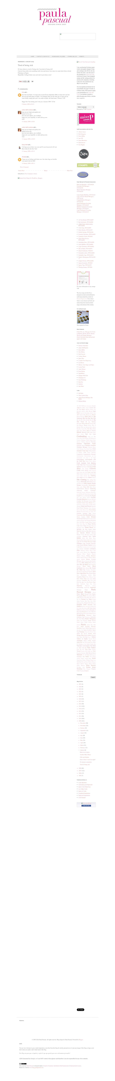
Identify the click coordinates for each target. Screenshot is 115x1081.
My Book (80, 393)
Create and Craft (90, 74)
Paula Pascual (30, 1066)
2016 (80, 704)
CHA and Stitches (84, 757)
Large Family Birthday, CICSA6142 (86, 195)
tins (77, 647)
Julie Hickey (81, 352)
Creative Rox (86, 474)
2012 (80, 713)
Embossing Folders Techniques (86, 490)
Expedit (90, 501)
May (81, 740)
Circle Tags (85, 450)
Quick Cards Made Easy (84, 787)
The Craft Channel (87, 642)
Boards (89, 425)
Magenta (88, 554)
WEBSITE (81, 56)
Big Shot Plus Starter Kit (82, 420)
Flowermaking (92, 510)
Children (83, 442)
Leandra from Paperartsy (84, 360)
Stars (95, 631)
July (81, 735)
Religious (84, 611)
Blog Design (90, 423)
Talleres (94, 637)
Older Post (69, 170)
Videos (87, 656)
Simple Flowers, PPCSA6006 (86, 261)
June (81, 738)
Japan (88, 534)
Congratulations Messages (89, 454)
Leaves (88, 547)
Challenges (83, 440)
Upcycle (94, 654)
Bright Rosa (79, 430)
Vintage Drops (88, 658)
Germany (82, 520)
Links (94, 550)
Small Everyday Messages (88, 626)
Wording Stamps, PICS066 (85, 267)
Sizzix (83, 624)
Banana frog (88, 414)
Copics (87, 461)
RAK (78, 610)
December (83, 723)
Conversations (80, 459)
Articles (91, 413)
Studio (85, 635)
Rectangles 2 (93, 610)
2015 (80, 706)
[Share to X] (27, 81)
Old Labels (89, 578)
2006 (80, 773)
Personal (87, 594)
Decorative (85, 477)
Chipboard (88, 442)
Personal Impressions (82, 299)
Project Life (87, 603)
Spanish (94, 628)
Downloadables (92, 485)
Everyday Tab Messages (82, 501)
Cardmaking (82, 436)
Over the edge (80, 582)
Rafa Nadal (93, 608)
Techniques (79, 640)
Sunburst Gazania (92, 635)
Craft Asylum (81, 463)
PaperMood (81, 373)
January (82, 750)
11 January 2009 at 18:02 (28, 139)
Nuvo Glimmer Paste (91, 577)
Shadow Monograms (90, 619)
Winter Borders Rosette (82, 663)
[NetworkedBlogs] (86, 803)
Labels (94, 540)
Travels (78, 651)
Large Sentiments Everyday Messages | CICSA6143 (84, 211)
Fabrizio (80, 384)
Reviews (94, 611)
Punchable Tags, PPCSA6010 (85, 255)
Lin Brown (81, 362)
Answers (83, 411)
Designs (94, 477)
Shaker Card (79, 620)
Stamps (86, 631)
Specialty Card (80, 630)
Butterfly (79, 432)
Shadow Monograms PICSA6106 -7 (86, 257)
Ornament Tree (86, 580)
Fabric (94, 501)
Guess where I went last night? (88, 759)
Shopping (85, 620)
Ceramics (79, 440)
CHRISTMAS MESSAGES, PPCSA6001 (85, 225)
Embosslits (88, 492)
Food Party (85, 511)
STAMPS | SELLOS (72, 56)
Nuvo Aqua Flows (81, 573)
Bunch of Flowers (91, 430)
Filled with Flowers (86, 506)
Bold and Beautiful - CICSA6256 (85, 184)
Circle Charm (89, 449)
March (82, 745)
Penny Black (80, 594)
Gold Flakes (82, 522)
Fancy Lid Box (89, 504)
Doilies (91, 481)
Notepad (87, 571)
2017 (80, 701)
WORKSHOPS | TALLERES (58, 56)
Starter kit (79, 633)
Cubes (81, 475)
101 (77, 406)
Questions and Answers (86, 606)
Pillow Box (89, 597)
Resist (88, 611)
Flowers (78, 511)
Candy (94, 432)
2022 (80, 691)
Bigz (89, 421)
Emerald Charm (84, 494)
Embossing (93, 488)
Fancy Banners (89, 503)
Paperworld (86, 587)
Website (84, 660)
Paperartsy (79, 585)
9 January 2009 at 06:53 (28, 104)
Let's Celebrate (80, 548)
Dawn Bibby (81, 136)
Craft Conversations (88, 465)
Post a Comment (24, 167)
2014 (80, 406)
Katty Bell (24, 145)
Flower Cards (79, 509)
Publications (93, 603)
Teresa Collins (87, 640)
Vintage (94, 656)
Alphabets (87, 409)
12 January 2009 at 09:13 (28, 163)
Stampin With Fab (83, 375)
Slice (92, 624)
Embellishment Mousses (83, 488)
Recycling (79, 611)
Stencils (85, 633)
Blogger (81, 1039)
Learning (85, 547)
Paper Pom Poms (91, 584)
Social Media (85, 628)
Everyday (93, 497)
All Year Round (81, 409)
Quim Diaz (81, 358)
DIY (88, 481)
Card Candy (92, 434)
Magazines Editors (81, 554)
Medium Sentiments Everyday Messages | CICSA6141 (84, 207)
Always (91, 409)
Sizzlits (88, 624)
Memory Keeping (85, 561)
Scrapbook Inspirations (84, 793)
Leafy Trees (79, 547)
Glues (78, 522)
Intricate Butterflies (86, 531)
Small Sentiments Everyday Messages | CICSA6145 (84, 204)
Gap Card (82, 518)
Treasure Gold (84, 651)
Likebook (83, 550)
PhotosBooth (89, 596)
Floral (78, 508)
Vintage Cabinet (80, 658)
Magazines (93, 552)
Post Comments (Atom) (31, 174)
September (83, 730)
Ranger (84, 610)
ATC (78, 414)
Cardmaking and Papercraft (85, 784)
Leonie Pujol (81, 367)
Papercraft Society (90, 585)
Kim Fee (80, 382)
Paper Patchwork (81, 584)
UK (85, 654)
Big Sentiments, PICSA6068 (85, 222)
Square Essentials (88, 630)
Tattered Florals (92, 638)
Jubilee (83, 538)
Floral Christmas (84, 508)
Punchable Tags (92, 604)
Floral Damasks (92, 508)
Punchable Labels (82, 604)
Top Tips (82, 649)
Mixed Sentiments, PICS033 (85, 251)
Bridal (94, 428)
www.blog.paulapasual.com (36, 1067)
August (82, 733)
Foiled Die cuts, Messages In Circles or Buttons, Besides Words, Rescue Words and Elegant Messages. (86, 333)
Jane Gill (80, 138)
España (94, 496)
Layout (90, 545)
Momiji (24, 157)
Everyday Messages (92, 499)
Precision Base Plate (85, 601)
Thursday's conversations (83, 646)
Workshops (79, 669)
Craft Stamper (82, 797)
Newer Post (21, 170)
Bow (86, 428)
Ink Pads (85, 529)
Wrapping (82, 670)
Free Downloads (87, 515)
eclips (81, 487)
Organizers (79, 580)
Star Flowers (90, 631)
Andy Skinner (82, 369)
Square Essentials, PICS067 (85, 263)
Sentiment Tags (80, 617)
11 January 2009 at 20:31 (28, 151)
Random (81, 610)
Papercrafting (80, 587)
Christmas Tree (83, 449)
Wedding (88, 660)
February (82, 747)
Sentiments (87, 617)
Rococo (78, 613)
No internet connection (86, 762)
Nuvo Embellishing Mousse (84, 575)
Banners (94, 414)
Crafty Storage (84, 470)
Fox (95, 511)
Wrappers (88, 669)
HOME (32, 56)
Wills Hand (79, 662)
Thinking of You (82, 644)
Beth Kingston (82, 134)
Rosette (82, 613)
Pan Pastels (90, 582)
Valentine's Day (81, 656)
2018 (80, 699)
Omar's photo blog (83, 395)
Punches (79, 606)
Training (94, 649)
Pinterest (94, 597)
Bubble (84, 430)
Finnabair (94, 506)
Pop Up (78, 599)
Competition (80, 454)
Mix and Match (84, 564)
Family (83, 503)
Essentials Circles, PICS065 (85, 236)
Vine (91, 656)
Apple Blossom (89, 411)
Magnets (83, 555)
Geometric (93, 518)
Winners (94, 662)
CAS (83, 438)
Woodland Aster (81, 667)
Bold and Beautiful (85, 427)
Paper (94, 582)
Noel (84, 571)
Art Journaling (86, 413)
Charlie (87, 440)
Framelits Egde (87, 513)
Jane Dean (81, 386)
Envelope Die (89, 496)
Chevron (78, 442)
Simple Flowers (92, 620)
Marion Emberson (84, 557)
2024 (80, 686)
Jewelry (91, 534)
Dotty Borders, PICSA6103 (85, 230)
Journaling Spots (87, 536)
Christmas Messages (82, 447)
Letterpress (86, 548)
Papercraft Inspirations (84, 795)
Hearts (85, 525)
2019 (80, 696)
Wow (84, 669)
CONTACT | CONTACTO (43, 56)
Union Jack (89, 655)
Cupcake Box (87, 475)
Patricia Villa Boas (83, 345)
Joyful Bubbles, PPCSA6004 (85, 244)
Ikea (95, 527)
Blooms (86, 425)
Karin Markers (84, 540)
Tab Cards (85, 637)
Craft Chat (79, 465)
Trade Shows (88, 649)
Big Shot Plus (92, 418)
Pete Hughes (81, 145)
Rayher (88, 610)
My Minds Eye (81, 570)
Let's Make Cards (82, 789)
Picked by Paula (83, 597)
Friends (78, 518)
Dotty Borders (87, 483)
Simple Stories (80, 622)
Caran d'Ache (80, 434)
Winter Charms (92, 663)
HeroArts (89, 525)
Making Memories (91, 556)
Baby (84, 414)
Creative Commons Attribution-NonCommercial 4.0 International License (62, 1066)
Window (90, 662)
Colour (88, 452)
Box (88, 429)
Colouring (93, 452)
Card (86, 434)
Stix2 (94, 633)
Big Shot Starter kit (86, 421)
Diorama (78, 481)
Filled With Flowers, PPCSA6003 (83, 239)
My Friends (93, 568)
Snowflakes (79, 628)
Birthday (94, 422)
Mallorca (78, 557)
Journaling (79, 536)
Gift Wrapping (88, 520)
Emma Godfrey (91, 494)
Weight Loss (93, 660)
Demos (90, 477)
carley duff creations (27, 110)
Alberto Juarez (82, 132)
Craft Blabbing (91, 463)
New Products (80, 571)
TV (83, 654)
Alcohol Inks (92, 407)
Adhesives (79, 407)
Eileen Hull (86, 487)
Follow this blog (86, 805)
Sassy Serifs (86, 613)
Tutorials (79, 655)
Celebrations (93, 438)
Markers (90, 557)
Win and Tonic (85, 662)
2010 (80, 718)
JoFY (95, 534)
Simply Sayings (88, 622)
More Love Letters (84, 752)
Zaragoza (86, 670)
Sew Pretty (82, 619)
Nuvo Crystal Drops (91, 573)
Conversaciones (80, 456)
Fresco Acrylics (81, 517)
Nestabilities (93, 570)
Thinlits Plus (93, 644)
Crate (78, 472)
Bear (92, 416)
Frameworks (79, 515)
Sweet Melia (79, 637)
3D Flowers (83, 406)
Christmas (79, 443)
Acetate (94, 406)
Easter (78, 487)
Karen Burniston (82, 140)
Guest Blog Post (83, 524)
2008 (80, 768)
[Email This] (23, 81)
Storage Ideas (80, 635)
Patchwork (93, 587)
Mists (78, 564)
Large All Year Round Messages (84, 541)
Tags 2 (89, 637)
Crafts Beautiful (82, 782)
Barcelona (83, 416)
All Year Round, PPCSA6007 (86, 220)
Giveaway (93, 520)
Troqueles (79, 653)
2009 (80, 721)
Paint (85, 582)
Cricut (78, 475)
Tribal (94, 651)
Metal (91, 561)
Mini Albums (85, 563)
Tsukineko (83, 653)
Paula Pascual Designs (86, 590)
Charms (91, 440)
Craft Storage (85, 468)
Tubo (87, 653)
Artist (94, 413)
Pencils (94, 592)
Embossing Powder (81, 492)
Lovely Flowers (83, 552)
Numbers (91, 571)
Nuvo (94, 571)
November (83, 725)
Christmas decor (81, 445)
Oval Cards (93, 580)
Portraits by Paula (86, 599)
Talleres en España (82, 639)
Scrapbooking (81, 615)
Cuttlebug (93, 475)
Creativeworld (93, 474)
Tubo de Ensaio (92, 653)
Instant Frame (92, 529)
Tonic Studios (91, 647)
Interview (79, 531)
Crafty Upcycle (92, 470)
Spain (90, 628)
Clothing (80, 452)
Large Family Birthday (82, 545)
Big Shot (85, 418)
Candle (91, 432)
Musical (87, 568)
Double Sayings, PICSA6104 (85, 232)
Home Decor (89, 527)
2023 (80, 689)
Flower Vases (86, 509)
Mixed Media (87, 566)
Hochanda (79, 527)
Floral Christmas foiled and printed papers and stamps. (86, 338)
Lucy (89, 552)
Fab (23, 92)
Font (82, 511)
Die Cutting (82, 479)
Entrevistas (83, 495)
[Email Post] (32, 81)
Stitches (90, 633)
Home (45, 170)
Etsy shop (79, 497)
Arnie (81, 413)
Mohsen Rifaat (82, 401)
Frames (94, 513)
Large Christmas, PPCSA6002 (86, 246)
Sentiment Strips (91, 615)
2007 (80, 770)
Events (88, 497)
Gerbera (78, 520)
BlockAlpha (79, 423)
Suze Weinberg (82, 380)
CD (89, 438)
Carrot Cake (79, 438)
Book (91, 427)
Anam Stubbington (83, 348)
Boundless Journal (81, 428)
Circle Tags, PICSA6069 (84, 228)
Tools (78, 649)
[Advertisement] (84, 864)
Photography (79, 596)
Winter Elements (81, 665)
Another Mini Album (85, 754)
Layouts (94, 545)
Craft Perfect (84, 466)
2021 (80, 694)
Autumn (81, 414)
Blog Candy (85, 423)
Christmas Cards (90, 443)
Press (91, 601)
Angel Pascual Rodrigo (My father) (85, 398)
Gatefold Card (88, 518)
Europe (84, 497)
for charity (91, 511)
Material (83, 559)
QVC (89, 608)
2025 (80, 684)
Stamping (81, 632)
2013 (80, 711)
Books (94, 427)
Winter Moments (91, 665)
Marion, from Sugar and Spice (86, 365)
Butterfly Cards (85, 432)
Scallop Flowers (92, 613)
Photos (84, 596)
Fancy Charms (83, 504)
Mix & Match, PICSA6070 (85, 248)
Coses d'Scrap (92, 461)
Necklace (88, 570)
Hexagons (94, 525)
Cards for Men (92, 436)
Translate (89, 109)
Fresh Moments (91, 517)
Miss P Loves (92, 563)
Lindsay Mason (82, 356)
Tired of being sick (85, 764)
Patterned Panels (82, 590)
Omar (94, 578)
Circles (90, 450)
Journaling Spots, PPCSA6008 (86, 242)
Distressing (83, 481)
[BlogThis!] (25, 81)
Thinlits (88, 644)
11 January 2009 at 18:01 (28, 121)
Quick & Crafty (82, 791)
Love (78, 552)
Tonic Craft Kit (83, 647)
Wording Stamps (91, 667)
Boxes (91, 429)
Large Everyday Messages (89, 543)
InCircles (79, 529)
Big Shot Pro (90, 420)
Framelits (79, 513)
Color (85, 452)
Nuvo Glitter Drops (82, 578)
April (81, 743)
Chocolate (93, 442)
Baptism (78, 416)
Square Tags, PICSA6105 (84, 265)
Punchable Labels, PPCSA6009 (86, 253)
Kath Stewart (81, 142)
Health (81, 525)
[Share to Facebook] (29, 81)
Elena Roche (81, 371)
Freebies (94, 515)
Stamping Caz (82, 377)
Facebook (79, 503)
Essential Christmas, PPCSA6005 (86, 234)
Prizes (83, 603)
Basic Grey (88, 416)
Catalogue (86, 438)
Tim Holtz (93, 646)
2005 (80, 775)
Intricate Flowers (85, 533)
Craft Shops (89, 466)
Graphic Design (88, 522)
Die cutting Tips (91, 480)
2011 (80, 716)
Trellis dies (90, 651)
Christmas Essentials (90, 445)
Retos (90, 611)
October (82, 728)
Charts (94, 440)
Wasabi (94, 658)
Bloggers (81, 425)
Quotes (85, 608)
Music (84, 568)
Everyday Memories (82, 499)
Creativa (81, 474)
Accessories (89, 406)
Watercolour (79, 660)
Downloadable (85, 485)
